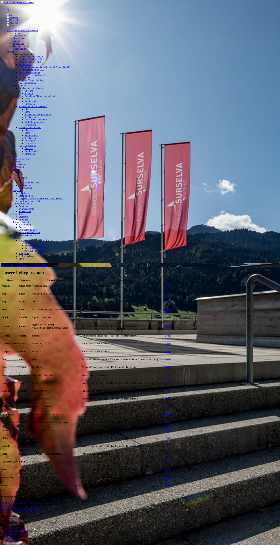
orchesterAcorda (26, 209)
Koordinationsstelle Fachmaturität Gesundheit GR (47, 67)
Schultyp (28, 93)
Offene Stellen (19, 49)
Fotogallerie (24, 240)
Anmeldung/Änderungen (24, 235)
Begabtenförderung (27, 83)
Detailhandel (24, 77)
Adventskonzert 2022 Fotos (37, 248)
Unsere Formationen (22, 203)
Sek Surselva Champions (36, 119)
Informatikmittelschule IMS (31, 70)
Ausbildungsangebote (34, 122)
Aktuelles (17, 214)
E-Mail (167, 286)
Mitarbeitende (19, 38)
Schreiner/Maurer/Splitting (31, 80)
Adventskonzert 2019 (34, 251)
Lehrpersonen (25, 185)
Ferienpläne (18, 41)
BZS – (22, 30)
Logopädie (12, 156)
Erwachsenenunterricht (29, 201)
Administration (20, 35)
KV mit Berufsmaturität (29, 72)
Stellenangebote (26, 256)
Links (21, 258)
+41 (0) (12, 531)
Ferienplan (23, 219)
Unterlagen (29, 104)
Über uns (17, 33)
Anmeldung (18, 167)
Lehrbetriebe (30, 125)
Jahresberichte (19, 46)
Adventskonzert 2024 (34, 243)
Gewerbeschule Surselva (30, 127)
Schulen (10, 51)
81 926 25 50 (22, 531)
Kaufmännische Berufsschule (32, 75)
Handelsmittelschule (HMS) (31, 59)
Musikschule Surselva (17, 177)
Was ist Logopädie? (22, 159)
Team (27, 98)
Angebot (17, 190)
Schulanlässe (30, 117)
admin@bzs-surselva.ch (12, 533)
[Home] (17, 2)
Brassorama (24, 206)
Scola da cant (25, 211)
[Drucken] (10, 25)
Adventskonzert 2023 (34, 245)
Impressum (12, 541)
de (8, 10)
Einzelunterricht (26, 195)
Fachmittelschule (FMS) (30, 62)
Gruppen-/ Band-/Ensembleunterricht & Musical (41, 198)
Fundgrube (24, 253)
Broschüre (23, 216)
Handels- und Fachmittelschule (33, 106)
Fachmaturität (25, 64)
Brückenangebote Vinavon (31, 56)
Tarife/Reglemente (21, 222)
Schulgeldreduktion (28, 230)
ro (8, 7)
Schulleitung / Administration (37, 114)
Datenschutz (12, 538)
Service (16, 237)
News (15, 175)
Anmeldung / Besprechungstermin (40, 96)
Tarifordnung (25, 224)
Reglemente (18, 43)
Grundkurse (24, 193)
